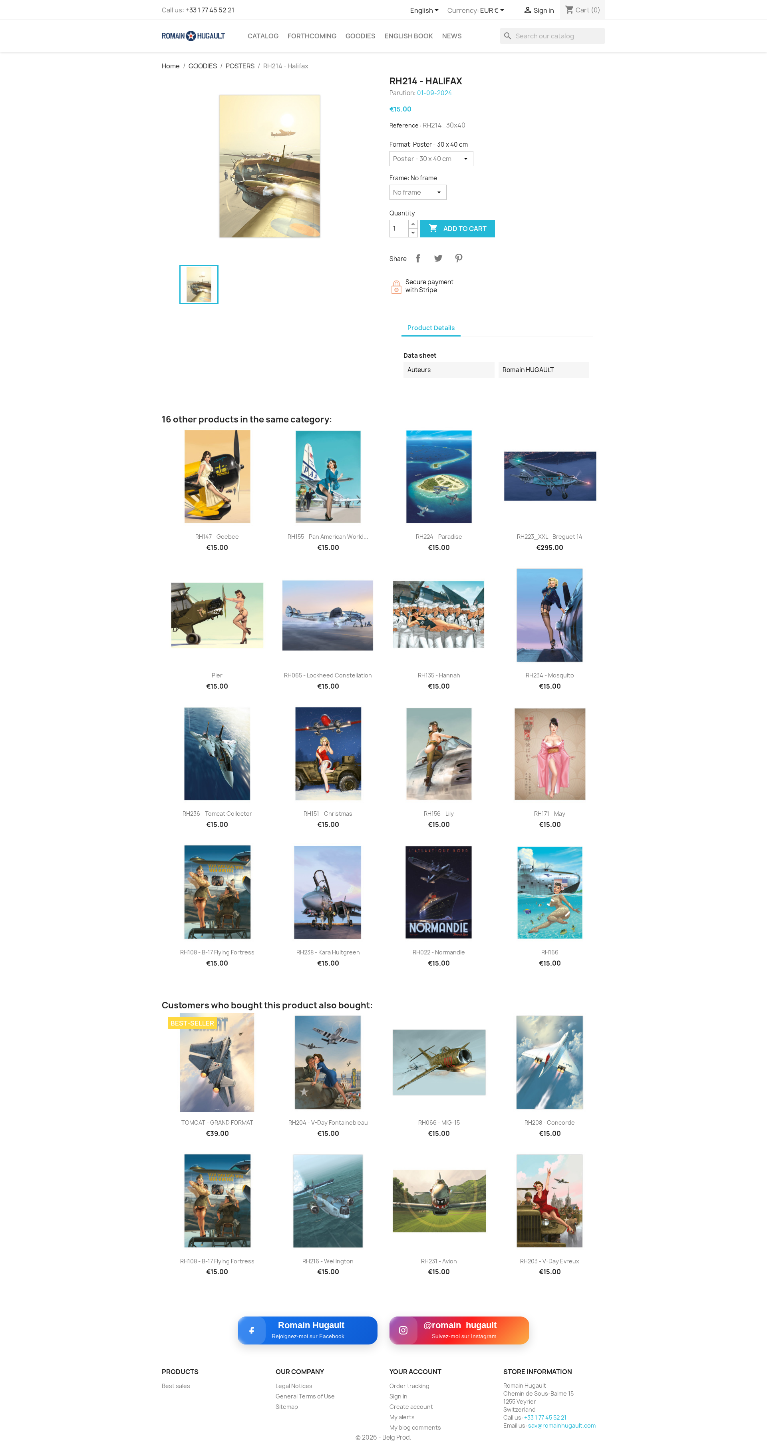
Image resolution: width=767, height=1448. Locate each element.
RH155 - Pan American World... (328, 536)
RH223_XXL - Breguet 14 (549, 536)
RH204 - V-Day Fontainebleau (328, 1122)
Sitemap (287, 1406)
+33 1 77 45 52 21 (209, 10)
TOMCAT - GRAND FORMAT (217, 1122)
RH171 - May (549, 813)
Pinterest (459, 258)
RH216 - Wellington (328, 1261)
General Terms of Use (305, 1396)
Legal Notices (294, 1386)
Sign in (398, 1396)
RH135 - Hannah (439, 675)
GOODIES (361, 36)
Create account (411, 1406)
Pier (217, 675)
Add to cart (458, 228)
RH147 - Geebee (217, 536)
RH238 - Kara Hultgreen (328, 952)
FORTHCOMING (312, 36)
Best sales (176, 1386)
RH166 (549, 952)
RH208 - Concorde (550, 1122)
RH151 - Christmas (328, 813)
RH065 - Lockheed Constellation (328, 675)
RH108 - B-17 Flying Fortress (217, 952)
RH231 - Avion (439, 1261)
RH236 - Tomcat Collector (217, 813)
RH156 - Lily (439, 813)
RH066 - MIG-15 (439, 1122)
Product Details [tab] (431, 328)
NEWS (452, 36)
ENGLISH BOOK (409, 36)
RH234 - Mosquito (550, 675)
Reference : (405, 125)
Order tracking (409, 1386)
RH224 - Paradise (439, 536)
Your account (415, 1371)
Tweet (438, 258)
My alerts (402, 1417)
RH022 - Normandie (439, 952)
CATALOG (263, 36)
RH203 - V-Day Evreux (549, 1261)
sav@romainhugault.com (562, 1425)
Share (418, 258)
